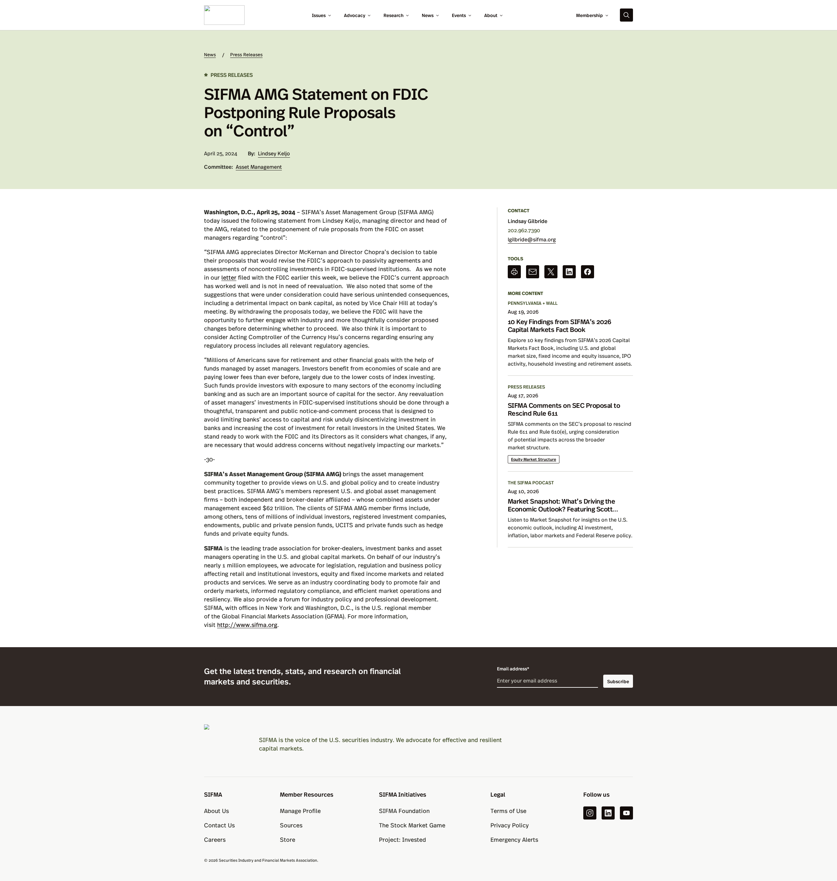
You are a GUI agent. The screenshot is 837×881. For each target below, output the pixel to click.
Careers (215, 839)
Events (459, 15)
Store (287, 839)
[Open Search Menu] (626, 15)
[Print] (514, 271)
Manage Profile (300, 810)
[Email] (532, 271)
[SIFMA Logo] (223, 744)
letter (228, 277)
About (490, 15)
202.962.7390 (524, 230)
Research (393, 15)
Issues (319, 15)
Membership (589, 15)
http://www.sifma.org (247, 624)
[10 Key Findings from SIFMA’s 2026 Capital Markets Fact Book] (570, 337)
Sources (291, 825)
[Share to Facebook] (587, 271)
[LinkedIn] (608, 813)
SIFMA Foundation (404, 810)
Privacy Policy (509, 825)
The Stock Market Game (412, 825)
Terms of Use (508, 810)
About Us (216, 810)
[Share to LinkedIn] (569, 271)
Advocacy (354, 15)
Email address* (513, 668)
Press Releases (246, 54)
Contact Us (219, 825)
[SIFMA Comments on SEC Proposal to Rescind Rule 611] (570, 427)
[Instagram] (589, 813)
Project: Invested (402, 839)
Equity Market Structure (533, 459)
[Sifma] (224, 14)
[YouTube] (626, 813)
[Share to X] (550, 271)
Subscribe (618, 681)
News (428, 15)
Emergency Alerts (514, 839)
